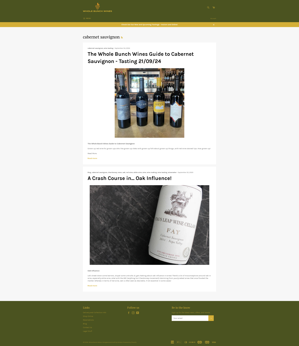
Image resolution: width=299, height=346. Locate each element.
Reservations (88, 320)
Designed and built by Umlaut (113, 342)
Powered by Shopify (129, 342)
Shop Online (88, 316)
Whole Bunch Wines (95, 342)
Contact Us (87, 327)
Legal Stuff (87, 331)
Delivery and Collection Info (94, 312)
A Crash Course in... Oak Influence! (130, 178)
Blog (85, 324)
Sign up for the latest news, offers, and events (191, 312)
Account (213, 18)
